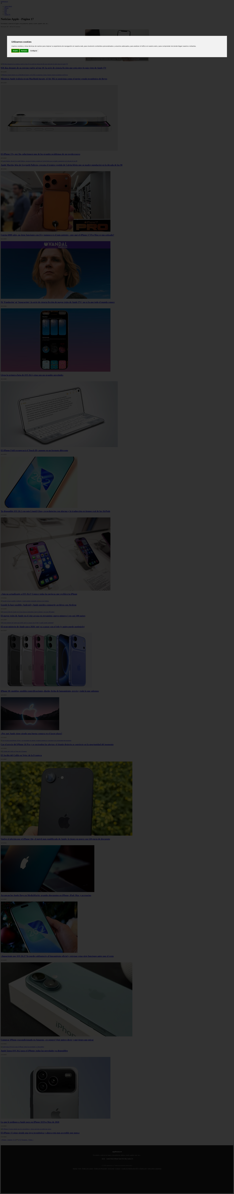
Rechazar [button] (24, 50)
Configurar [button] (33, 50)
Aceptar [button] (15, 50)
